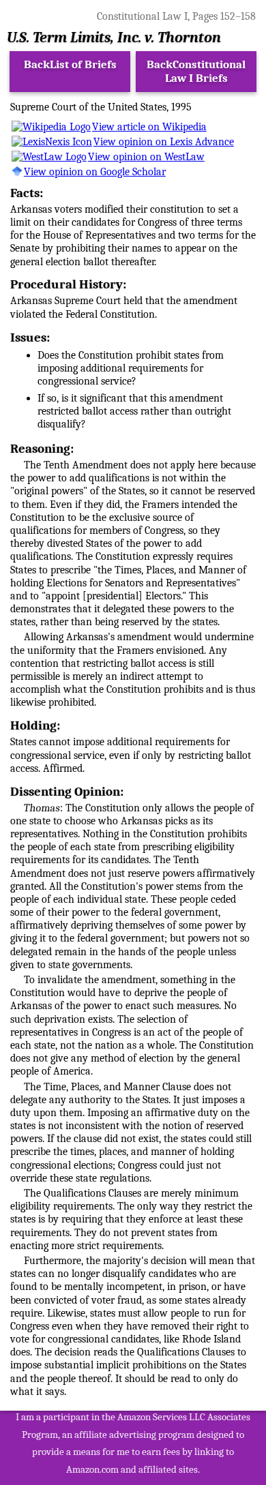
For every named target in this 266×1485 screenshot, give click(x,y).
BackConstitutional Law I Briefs (196, 71)
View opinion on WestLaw (146, 157)
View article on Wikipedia (149, 127)
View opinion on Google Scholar (95, 172)
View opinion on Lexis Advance (163, 142)
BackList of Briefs (70, 64)
